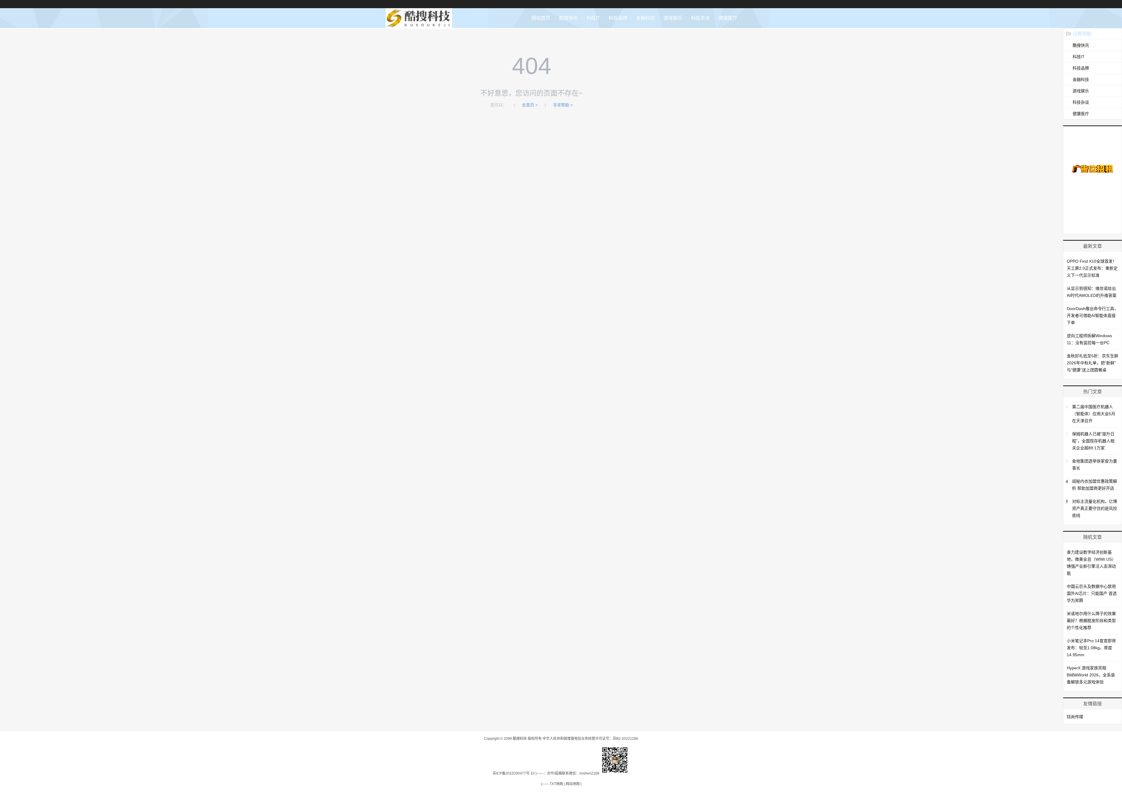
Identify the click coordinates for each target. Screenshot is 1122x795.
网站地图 (573, 784)
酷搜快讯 (568, 17)
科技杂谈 (700, 17)
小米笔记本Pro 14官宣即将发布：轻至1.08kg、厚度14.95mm (1091, 647)
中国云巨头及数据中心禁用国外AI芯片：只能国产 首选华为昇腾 (1092, 593)
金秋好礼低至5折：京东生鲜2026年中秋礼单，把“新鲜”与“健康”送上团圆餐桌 (1092, 363)
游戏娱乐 (673, 17)
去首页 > (530, 105)
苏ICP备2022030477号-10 (514, 773)
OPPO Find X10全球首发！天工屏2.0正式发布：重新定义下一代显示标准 (1092, 268)
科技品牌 (618, 17)
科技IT (593, 17)
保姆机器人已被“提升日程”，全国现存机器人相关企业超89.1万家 (1093, 441)
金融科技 (645, 17)
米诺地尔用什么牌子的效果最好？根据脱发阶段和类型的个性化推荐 (1091, 620)
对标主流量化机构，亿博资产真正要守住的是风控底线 (1094, 508)
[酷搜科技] (419, 25)
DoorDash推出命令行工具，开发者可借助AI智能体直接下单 (1092, 315)
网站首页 (540, 17)
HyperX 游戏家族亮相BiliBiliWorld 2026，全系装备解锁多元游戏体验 (1091, 675)
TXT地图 (556, 784)
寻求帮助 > (563, 105)
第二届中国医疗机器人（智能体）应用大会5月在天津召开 (1093, 413)
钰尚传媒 (1075, 716)
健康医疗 (727, 17)
